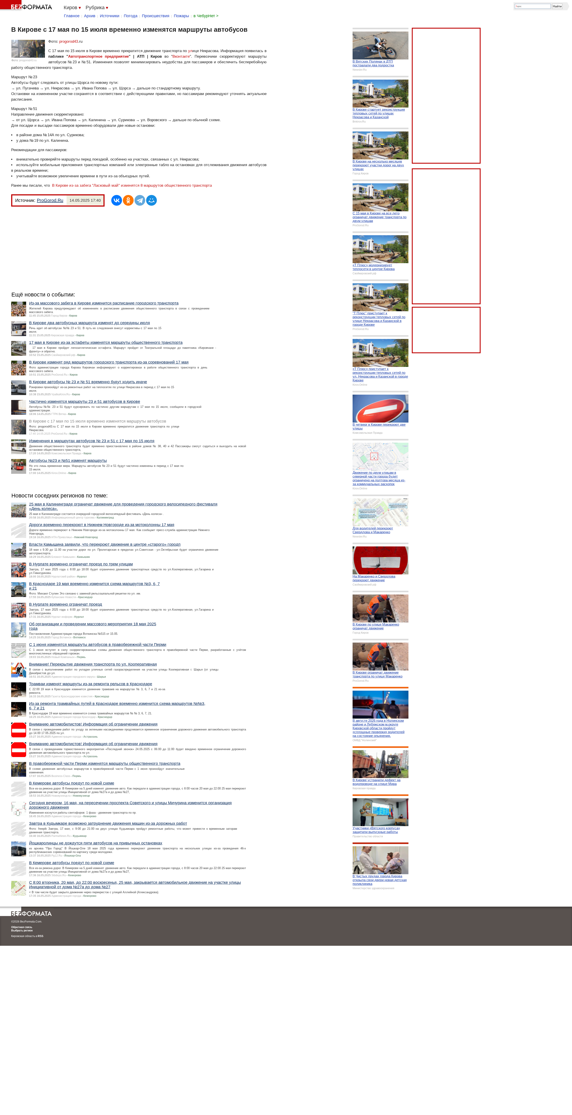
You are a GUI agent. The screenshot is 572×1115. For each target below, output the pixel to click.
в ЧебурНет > (206, 16)
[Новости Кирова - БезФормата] (27, 5)
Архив (89, 16)
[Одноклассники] (128, 200)
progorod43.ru (28, 60)
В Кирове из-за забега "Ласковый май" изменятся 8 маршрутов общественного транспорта (132, 185)
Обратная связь (21, 927)
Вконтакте (181, 56)
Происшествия (155, 16)
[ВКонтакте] (116, 200)
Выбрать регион (22, 930)
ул (190, 51)
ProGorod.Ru (50, 200)
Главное (72, 16)
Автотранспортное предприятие (98, 56)
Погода (130, 16)
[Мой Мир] (151, 200)
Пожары (181, 16)
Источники (109, 16)
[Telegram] (140, 200)
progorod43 (68, 41)
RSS (40, 936)
